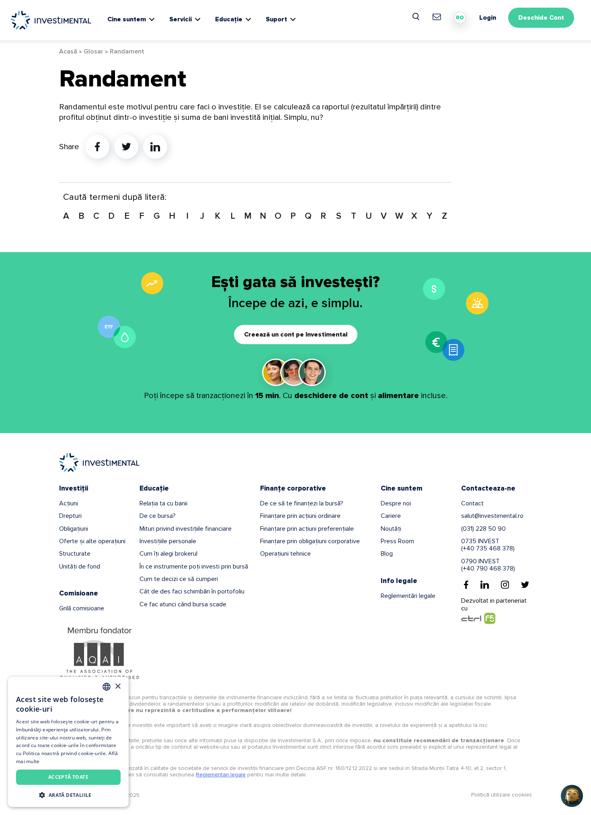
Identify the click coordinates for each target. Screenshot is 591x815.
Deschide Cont (541, 18)
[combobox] (107, 687)
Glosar (93, 51)
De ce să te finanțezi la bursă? (301, 503)
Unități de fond (79, 566)
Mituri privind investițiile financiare (186, 529)
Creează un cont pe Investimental (295, 335)
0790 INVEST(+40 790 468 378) (488, 565)
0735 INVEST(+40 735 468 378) (488, 544)
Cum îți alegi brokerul (168, 554)
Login (487, 18)
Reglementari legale (221, 774)
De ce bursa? (158, 516)
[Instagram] (505, 585)
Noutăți (391, 529)
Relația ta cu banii (163, 503)
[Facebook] (466, 585)
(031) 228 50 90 (483, 529)
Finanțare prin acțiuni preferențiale (307, 529)
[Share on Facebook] (97, 147)
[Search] (416, 17)
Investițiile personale (168, 541)
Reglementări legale (408, 596)
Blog (387, 554)
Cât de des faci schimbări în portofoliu (192, 591)
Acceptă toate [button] (68, 777)
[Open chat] (572, 796)
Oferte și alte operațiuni (92, 541)
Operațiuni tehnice (285, 554)
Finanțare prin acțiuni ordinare (300, 516)
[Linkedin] (484, 585)
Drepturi (70, 516)
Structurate (74, 554)
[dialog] (68, 742)
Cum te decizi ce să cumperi (179, 579)
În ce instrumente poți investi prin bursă (194, 566)
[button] (68, 794)
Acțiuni (68, 503)
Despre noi (396, 503)
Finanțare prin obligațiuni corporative (310, 541)
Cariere (391, 516)
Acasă (68, 51)
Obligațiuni (73, 529)
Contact (472, 503)
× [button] (118, 687)
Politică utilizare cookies (501, 794)
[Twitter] (525, 585)
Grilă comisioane (81, 608)
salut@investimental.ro (492, 516)
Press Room (397, 541)
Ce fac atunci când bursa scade (183, 604)
